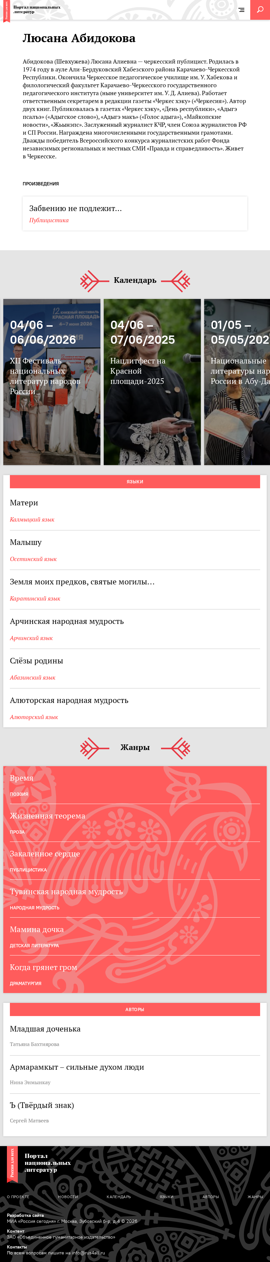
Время (22, 778)
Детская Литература (34, 946)
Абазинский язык (32, 677)
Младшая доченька (45, 1029)
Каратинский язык (35, 598)
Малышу (25, 542)
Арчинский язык (31, 638)
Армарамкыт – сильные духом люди (77, 1067)
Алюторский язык (34, 717)
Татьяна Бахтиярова (34, 1044)
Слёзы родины (36, 661)
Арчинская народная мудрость (67, 621)
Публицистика (49, 220)
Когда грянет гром (43, 967)
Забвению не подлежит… (75, 208)
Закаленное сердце (45, 853)
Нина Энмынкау (30, 1082)
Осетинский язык (33, 559)
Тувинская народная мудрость (66, 891)
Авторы (135, 1009)
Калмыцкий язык (32, 519)
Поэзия (19, 794)
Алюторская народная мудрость (69, 700)
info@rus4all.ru (88, 1253)
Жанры (135, 747)
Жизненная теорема (47, 816)
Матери (24, 502)
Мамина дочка (37, 929)
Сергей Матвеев (29, 1120)
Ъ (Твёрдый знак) (42, 1105)
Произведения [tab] (41, 184)
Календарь (135, 280)
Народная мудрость (34, 908)
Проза (17, 832)
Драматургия (25, 983)
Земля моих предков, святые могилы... (82, 582)
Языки (135, 482)
